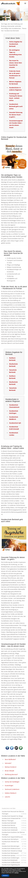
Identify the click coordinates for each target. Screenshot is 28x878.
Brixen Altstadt (9, 771)
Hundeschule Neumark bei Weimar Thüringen (14, 813)
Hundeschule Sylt (15, 423)
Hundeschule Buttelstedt (14, 860)
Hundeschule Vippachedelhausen (14, 837)
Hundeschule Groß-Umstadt (14, 428)
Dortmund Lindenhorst (12, 789)
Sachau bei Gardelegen (12, 782)
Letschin (7, 797)
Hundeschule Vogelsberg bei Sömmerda (14, 866)
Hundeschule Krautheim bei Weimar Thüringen (14, 833)
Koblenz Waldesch (10, 793)
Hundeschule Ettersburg (14, 828)
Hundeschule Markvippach (14, 853)
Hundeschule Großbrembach (14, 862)
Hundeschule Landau (13, 434)
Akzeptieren (5, 875)
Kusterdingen (9, 785)
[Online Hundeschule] (14, 156)
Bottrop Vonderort (10, 767)
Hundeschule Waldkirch (13, 418)
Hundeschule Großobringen (14, 858)
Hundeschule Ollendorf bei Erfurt (14, 843)
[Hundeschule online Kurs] (10, 3)
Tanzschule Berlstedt (13, 371)
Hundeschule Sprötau (11, 855)
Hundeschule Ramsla (14, 825)
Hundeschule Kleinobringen (14, 846)
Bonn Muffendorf (10, 759)
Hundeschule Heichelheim (14, 839)
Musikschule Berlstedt (13, 365)
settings (16, 872)
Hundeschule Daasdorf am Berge (14, 816)
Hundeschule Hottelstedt (14, 830)
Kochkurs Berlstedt (12, 359)
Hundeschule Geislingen (13, 412)
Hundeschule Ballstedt (14, 823)
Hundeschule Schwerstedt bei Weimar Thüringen (14, 819)
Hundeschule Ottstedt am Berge (14, 851)
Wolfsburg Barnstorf (11, 774)
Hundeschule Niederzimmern (14, 848)
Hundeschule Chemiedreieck (14, 406)
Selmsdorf (8, 763)
